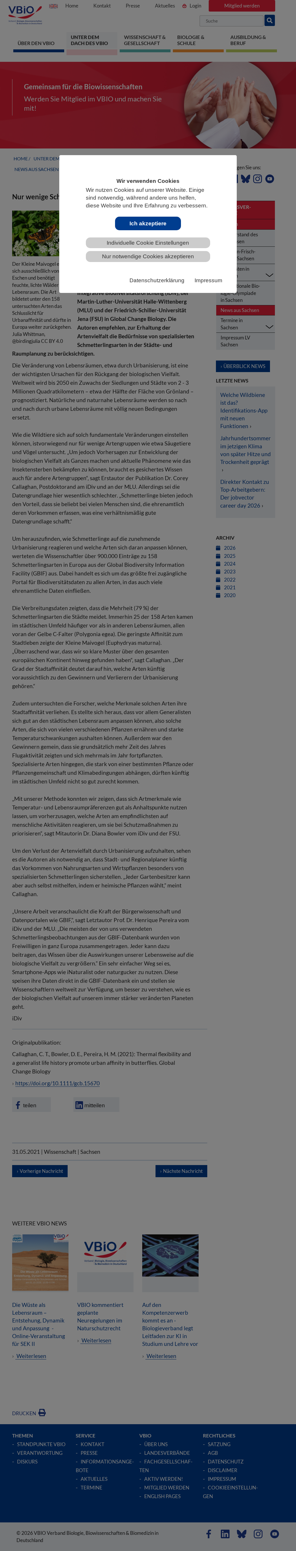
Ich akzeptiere (148, 223)
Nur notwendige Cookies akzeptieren (148, 256)
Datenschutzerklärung (157, 280)
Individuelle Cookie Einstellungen (148, 243)
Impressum (208, 280)
